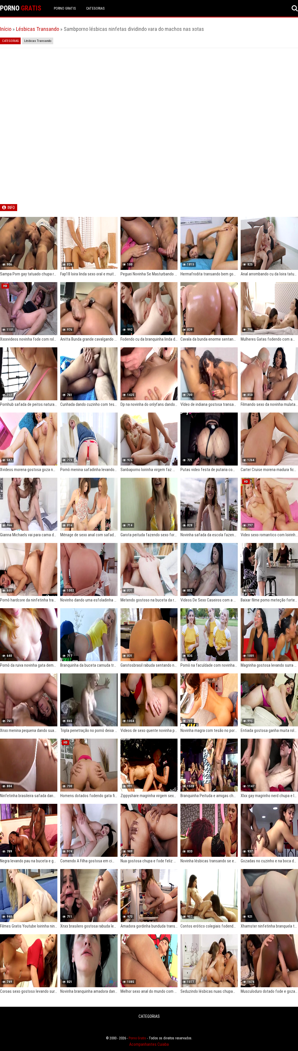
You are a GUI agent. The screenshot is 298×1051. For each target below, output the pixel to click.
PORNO (20, 8)
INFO (11, 207)
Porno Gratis (65, 8)
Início (5, 29)
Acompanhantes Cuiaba (149, 1044)
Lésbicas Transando (37, 29)
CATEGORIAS (95, 8)
